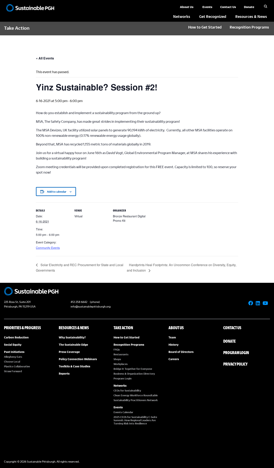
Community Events (48, 248)
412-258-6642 (79, 301)
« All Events (45, 58)
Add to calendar (56, 191)
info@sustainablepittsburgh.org (91, 306)
